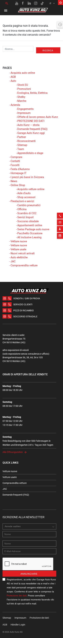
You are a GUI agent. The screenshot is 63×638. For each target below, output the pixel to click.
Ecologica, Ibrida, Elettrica (32, 92)
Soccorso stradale (28, 221)
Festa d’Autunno (20, 169)
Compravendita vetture (24, 265)
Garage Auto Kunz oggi (31, 133)
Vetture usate (18, 249)
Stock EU (22, 84)
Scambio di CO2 (26, 213)
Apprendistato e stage (30, 153)
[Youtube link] (16, 3)
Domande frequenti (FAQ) (32, 129)
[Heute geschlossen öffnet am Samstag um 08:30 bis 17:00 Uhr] (60, 24)
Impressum (24, 113)
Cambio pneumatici (28, 205)
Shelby (21, 96)
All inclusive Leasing (29, 237)
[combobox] (29, 526)
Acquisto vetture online (30, 189)
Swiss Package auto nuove (33, 229)
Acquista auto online (23, 72)
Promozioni (24, 88)
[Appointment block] (60, 236)
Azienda (15, 105)
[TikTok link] (42, 3)
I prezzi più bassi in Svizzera (27, 177)
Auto (13, 80)
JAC (13, 261)
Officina (22, 209)
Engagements (25, 109)
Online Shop (18, 185)
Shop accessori (26, 197)
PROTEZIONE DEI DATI (30, 121)
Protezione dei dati (17, 595)
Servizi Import (25, 217)
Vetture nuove (19, 241)
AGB (13, 76)
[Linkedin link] (29, 3)
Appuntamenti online (29, 225)
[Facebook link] (23, 3)
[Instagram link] (35, 3)
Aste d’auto (24, 193)
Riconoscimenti (26, 141)
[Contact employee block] (60, 229)
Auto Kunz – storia (28, 125)
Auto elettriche (19, 257)
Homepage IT (19, 173)
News (14, 181)
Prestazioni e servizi (22, 201)
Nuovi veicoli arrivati (23, 253)
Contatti (15, 161)
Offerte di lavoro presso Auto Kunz (37, 117)
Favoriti (15, 165)
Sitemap (22, 145)
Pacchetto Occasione (29, 233)
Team (20, 149)
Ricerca (48, 50)
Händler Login (18, 624)
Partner (21, 137)
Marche (21, 100)
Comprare (16, 157)
